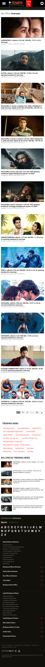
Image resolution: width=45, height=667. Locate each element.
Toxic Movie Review (8, 428)
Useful (7, 631)
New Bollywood (11, 542)
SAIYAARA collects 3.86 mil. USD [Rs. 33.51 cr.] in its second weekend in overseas (20, 304)
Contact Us (35, 645)
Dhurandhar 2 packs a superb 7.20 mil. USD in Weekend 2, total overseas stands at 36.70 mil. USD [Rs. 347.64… (28, 490)
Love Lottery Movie (8, 561)
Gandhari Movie (36, 428)
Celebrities (13, 522)
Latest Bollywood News (22, 435)
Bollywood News (8, 435)
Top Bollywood (10, 618)
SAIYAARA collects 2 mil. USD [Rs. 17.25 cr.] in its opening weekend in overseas (19, 337)
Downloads (9, 636)
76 (37, 412)
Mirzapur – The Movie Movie (11, 549)
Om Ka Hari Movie (8, 559)
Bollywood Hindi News (10, 615)
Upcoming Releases (9, 611)
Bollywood (11, 627)
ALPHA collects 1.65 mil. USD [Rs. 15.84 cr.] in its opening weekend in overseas (19, 74)
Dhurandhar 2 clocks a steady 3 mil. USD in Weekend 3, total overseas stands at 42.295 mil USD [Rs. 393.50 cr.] (21, 107)
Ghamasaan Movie (8, 555)
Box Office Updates (9, 602)
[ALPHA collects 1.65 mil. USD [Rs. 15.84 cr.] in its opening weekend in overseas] (6, 475)
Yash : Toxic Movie (19, 451)
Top (6, 580)
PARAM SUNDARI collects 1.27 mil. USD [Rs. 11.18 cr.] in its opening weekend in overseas (22, 238)
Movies (4, 522)
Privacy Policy (18, 645)
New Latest (9, 623)
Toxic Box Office (30, 431)
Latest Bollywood (11, 593)
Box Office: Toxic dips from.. (11, 438)
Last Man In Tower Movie (10, 553)
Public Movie (10, 571)
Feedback (27, 645)
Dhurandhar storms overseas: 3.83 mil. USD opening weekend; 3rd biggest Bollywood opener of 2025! (20, 205)
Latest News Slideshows (10, 608)
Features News (36, 435)
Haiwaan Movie (7, 557)
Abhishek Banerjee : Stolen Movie (12, 441)
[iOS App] (19, 651)
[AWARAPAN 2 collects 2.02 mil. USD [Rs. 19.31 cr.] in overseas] (6, 466)
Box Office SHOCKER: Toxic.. (30, 438)
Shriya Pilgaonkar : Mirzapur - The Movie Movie (16, 445)
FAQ (15, 647)
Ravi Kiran (30, 451)
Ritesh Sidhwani (7, 448)
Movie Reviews (7, 613)
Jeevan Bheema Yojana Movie (12, 551)
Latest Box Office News (10, 600)
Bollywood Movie (12, 567)
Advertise (10, 645)
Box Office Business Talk (10, 604)
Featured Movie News (9, 598)
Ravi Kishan (30, 448)
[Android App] (16, 651)
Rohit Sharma (7, 451)
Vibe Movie (6, 563)
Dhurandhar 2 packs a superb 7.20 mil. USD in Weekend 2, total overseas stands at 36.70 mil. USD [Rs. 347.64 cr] (22, 140)
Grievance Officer (7, 647)
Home (3, 645)
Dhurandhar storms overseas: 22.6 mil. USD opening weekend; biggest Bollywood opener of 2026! (20, 173)
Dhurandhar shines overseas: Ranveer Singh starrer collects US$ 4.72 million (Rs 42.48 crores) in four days (28, 507)
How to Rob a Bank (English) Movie (13, 431)
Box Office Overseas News (11, 606)
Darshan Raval (19, 448)
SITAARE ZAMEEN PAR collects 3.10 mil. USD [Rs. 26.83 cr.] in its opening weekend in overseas (22, 370)
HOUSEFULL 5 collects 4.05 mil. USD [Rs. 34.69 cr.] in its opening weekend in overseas (22, 402)
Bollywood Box (10, 585)
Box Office (10, 13)
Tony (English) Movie (23, 428)
